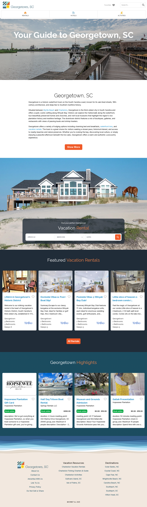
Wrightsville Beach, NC (111, 479)
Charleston (62, 110)
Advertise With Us (35, 479)
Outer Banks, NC (112, 467)
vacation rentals (35, 129)
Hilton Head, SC (112, 495)
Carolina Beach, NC (112, 483)
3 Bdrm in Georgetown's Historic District (17, 299)
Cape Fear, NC (112, 475)
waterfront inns (106, 126)
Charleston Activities (73, 475)
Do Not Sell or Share (35, 491)
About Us (35, 471)
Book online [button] (9, 411)
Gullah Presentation (123, 399)
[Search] (118, 237)
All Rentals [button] (73, 341)
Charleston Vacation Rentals (73, 467)
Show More (73, 147)
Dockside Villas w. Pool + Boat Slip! (53, 299)
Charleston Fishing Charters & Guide (73, 471)
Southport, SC (112, 491)
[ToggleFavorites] (33, 296)
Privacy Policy (35, 487)
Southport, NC (112, 487)
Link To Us (35, 483)
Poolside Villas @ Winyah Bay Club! (89, 299)
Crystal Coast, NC (111, 471)
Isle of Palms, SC (73, 483)
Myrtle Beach (48, 110)
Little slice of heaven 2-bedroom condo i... (125, 299)
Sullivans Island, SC (73, 479)
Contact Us (35, 475)
